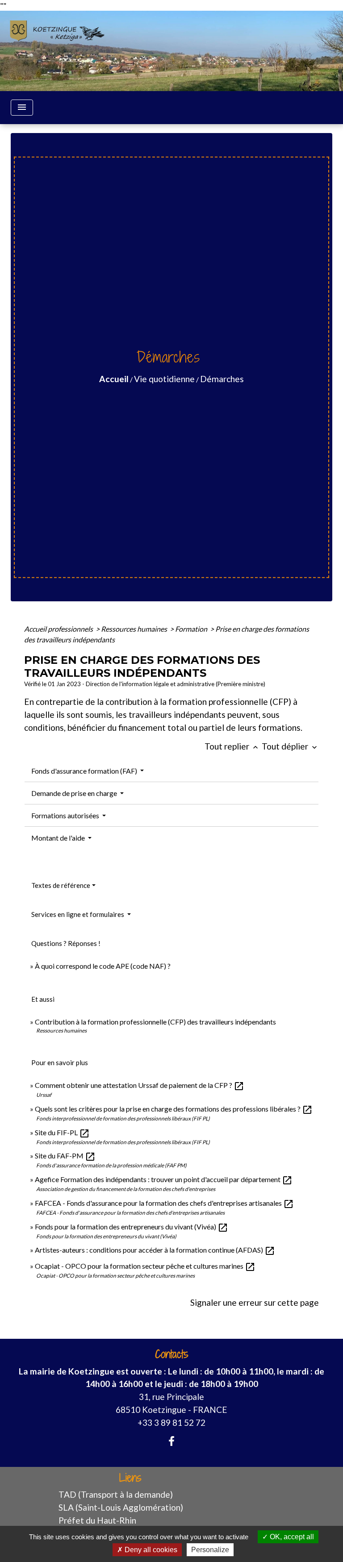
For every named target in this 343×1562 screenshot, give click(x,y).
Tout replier (232, 746)
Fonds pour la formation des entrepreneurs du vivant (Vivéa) (131, 1226)
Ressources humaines (134, 629)
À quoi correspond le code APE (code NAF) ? (103, 966)
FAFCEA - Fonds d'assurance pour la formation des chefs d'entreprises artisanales (164, 1203)
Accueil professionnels (59, 629)
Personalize (210, 1550)
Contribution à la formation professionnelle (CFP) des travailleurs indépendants (155, 1021)
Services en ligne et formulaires (78, 914)
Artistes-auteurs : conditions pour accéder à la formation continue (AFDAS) (155, 1249)
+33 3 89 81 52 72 (171, 1422)
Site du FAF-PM (65, 1155)
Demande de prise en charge (74, 793)
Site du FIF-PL (62, 1132)
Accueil (114, 379)
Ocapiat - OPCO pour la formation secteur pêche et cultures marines (145, 1266)
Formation (192, 629)
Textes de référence (60, 885)
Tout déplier (290, 746)
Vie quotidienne (164, 379)
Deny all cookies (150, 1550)
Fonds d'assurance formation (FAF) (84, 770)
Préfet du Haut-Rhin (97, 1520)
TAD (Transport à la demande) (116, 1494)
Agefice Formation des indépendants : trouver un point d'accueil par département (164, 1179)
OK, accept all (291, 1537)
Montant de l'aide (58, 837)
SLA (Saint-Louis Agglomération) (121, 1507)
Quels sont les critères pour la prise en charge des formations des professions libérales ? (174, 1108)
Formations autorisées (65, 815)
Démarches (222, 379)
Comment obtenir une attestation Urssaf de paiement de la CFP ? (139, 1085)
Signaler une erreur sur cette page (254, 1302)
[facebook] (171, 1441)
